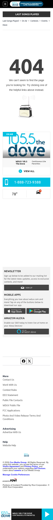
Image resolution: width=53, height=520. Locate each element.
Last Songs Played (11, 21)
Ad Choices (39, 468)
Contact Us (8, 379)
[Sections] (5, 4)
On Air (24, 21)
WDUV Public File (11, 405)
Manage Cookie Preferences (16, 474)
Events (45, 21)
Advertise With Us (12, 432)
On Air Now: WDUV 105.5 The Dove (27, 152)
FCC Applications (11, 410)
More (5, 25)
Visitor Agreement (11, 466)
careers (17, 470)
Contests (34, 21)
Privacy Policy (31, 466)
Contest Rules (10, 390)
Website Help (9, 445)
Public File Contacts (13, 400)
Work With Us (10, 385)
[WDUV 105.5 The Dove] (27, 4)
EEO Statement (10, 395)
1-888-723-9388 (27, 182)
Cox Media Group (18, 462)
